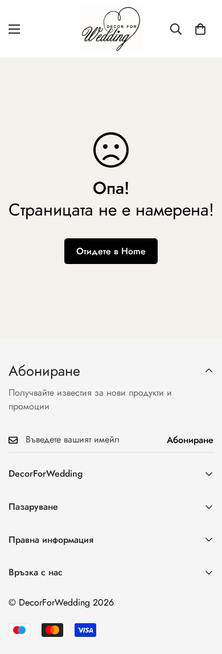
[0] (200, 29)
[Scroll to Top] (201, 593)
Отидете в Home (111, 251)
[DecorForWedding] (111, 29)
